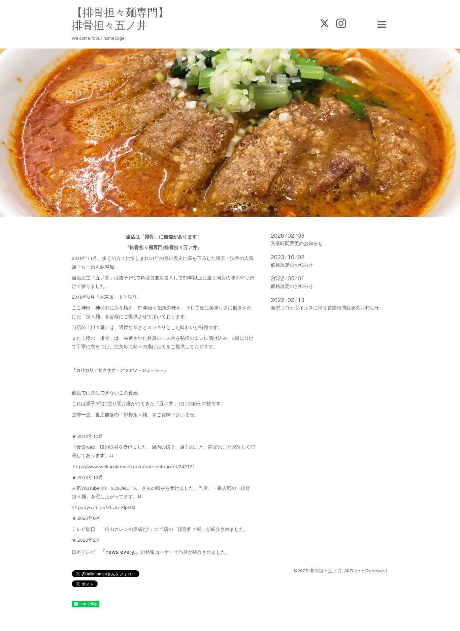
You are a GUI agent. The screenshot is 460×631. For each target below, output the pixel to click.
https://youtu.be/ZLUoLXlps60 (103, 507)
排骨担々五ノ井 (325, 571)
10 (275, 210)
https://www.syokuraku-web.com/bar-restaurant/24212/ (133, 466)
